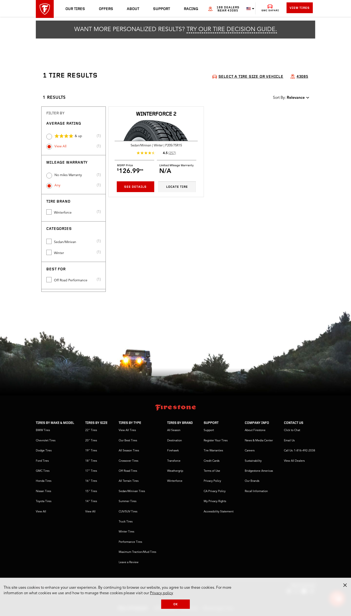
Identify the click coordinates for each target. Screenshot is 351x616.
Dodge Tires (44, 450)
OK (175, 604)
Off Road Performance (70, 280)
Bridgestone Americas (259, 471)
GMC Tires (42, 471)
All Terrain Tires (128, 481)
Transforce (174, 461)
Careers (250, 450)
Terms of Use (212, 471)
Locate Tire (177, 187)
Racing (191, 9)
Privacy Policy (212, 481)
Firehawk (173, 450)
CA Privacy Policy (215, 491)
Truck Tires (126, 521)
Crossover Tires (128, 461)
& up (78, 136)
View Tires (300, 8)
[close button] (345, 585)
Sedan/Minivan (65, 242)
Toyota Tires (43, 501)
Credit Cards (211, 461)
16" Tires (91, 481)
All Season (174, 430)
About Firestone (255, 430)
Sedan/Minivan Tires (132, 491)
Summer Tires (127, 501)
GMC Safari (270, 10)
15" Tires (91, 491)
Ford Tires (42, 461)
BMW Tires (43, 430)
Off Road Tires (128, 471)
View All (60, 146)
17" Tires (91, 471)
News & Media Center (259, 440)
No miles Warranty (68, 175)
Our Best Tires (128, 440)
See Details (135, 187)
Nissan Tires (43, 491)
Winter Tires (126, 531)
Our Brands (252, 481)
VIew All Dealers (294, 461)
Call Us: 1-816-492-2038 (299, 450)
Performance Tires (130, 542)
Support (161, 9)
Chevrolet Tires (45, 440)
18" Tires (91, 461)
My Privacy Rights (215, 501)
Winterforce (63, 212)
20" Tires (91, 440)
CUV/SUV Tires (128, 511)
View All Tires (127, 430)
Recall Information (256, 491)
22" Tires (91, 430)
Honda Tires (43, 481)
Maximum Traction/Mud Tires (137, 552)
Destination (174, 440)
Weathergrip (175, 471)
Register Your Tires (216, 440)
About (133, 9)
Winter (59, 253)
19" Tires (91, 450)
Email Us (289, 440)
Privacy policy (161, 593)
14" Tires (91, 501)
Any (57, 185)
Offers (106, 9)
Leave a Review (128, 562)
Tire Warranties (213, 450)
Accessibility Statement (219, 511)
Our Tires (75, 9)
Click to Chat (292, 430)
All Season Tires (129, 450)
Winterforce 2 (156, 114)
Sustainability (253, 461)
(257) (172, 153)
